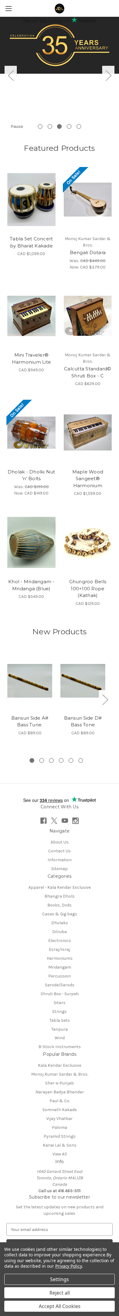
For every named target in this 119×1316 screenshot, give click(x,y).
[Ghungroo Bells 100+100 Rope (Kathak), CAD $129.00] (88, 542)
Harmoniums (60, 958)
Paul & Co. (59, 1100)
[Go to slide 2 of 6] (41, 760)
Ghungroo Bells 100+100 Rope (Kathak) (87, 588)
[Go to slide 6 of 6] (80, 760)
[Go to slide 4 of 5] (69, 126)
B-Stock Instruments (59, 1046)
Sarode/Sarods (59, 985)
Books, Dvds (59, 905)
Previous (11, 75)
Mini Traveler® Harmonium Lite (31, 358)
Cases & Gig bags (59, 914)
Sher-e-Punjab (59, 1083)
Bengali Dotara (88, 252)
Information (60, 859)
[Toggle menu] (8, 8)
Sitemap (59, 868)
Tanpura (59, 1029)
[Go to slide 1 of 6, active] (32, 760)
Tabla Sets (59, 1020)
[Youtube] (65, 820)
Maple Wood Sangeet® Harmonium (87, 478)
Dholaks (59, 922)
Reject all (59, 1292)
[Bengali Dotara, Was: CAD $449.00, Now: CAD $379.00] (88, 200)
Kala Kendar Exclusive (59, 1065)
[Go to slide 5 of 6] (71, 760)
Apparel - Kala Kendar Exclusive (59, 887)
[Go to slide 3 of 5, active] (59, 126)
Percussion (59, 976)
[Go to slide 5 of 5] (79, 126)
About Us (60, 842)
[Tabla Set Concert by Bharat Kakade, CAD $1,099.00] (31, 200)
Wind (60, 1037)
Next (108, 75)
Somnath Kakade (59, 1109)
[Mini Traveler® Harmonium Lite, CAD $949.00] (31, 316)
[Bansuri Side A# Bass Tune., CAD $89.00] (29, 680)
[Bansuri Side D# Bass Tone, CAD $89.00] (82, 680)
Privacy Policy (68, 1266)
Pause (17, 126)
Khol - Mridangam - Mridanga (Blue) (31, 585)
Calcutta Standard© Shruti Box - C (87, 372)
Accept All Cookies (60, 1306)
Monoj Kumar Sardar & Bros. (59, 1074)
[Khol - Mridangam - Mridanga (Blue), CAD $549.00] (31, 542)
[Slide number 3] (59, 50)
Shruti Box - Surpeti (60, 993)
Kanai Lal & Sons (60, 1145)
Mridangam (59, 967)
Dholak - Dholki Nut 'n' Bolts (31, 475)
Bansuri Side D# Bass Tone (83, 721)
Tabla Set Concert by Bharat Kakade (31, 242)
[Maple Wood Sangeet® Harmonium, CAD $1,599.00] (88, 432)
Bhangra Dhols (60, 896)
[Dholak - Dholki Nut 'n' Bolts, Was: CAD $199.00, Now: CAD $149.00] (31, 432)
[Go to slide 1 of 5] (40, 126)
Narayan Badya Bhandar (59, 1092)
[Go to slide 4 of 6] (61, 760)
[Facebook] (43, 820)
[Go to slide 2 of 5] (50, 126)
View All (59, 1154)
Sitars (60, 1002)
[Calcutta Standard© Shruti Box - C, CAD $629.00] (88, 316)
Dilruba (59, 931)
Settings (59, 1279)
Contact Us (59, 851)
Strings (59, 1011)
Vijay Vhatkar (59, 1118)
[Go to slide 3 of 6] (51, 760)
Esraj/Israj (59, 949)
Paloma (59, 1127)
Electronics (59, 940)
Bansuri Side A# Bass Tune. (30, 721)
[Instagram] (75, 820)
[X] (54, 820)
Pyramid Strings (60, 1136)
